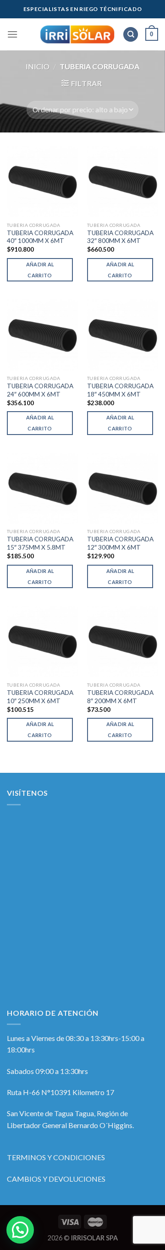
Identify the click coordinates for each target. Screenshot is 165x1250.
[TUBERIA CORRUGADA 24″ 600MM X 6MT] (42, 334)
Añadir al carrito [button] (40, 269)
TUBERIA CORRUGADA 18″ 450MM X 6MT (120, 390)
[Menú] (12, 34)
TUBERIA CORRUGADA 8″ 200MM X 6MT (120, 697)
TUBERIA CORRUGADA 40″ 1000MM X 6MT (40, 237)
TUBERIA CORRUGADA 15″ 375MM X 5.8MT (40, 543)
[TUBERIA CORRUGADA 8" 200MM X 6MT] (122, 641)
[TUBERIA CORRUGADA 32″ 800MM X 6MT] (122, 181)
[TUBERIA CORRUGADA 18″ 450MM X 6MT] (122, 334)
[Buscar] (130, 34)
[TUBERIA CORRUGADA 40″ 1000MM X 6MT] (42, 181)
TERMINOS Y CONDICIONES (56, 1157)
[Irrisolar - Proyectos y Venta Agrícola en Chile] (77, 34)
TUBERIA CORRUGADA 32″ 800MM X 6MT (120, 237)
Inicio (38, 66)
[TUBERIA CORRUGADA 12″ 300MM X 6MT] (122, 488)
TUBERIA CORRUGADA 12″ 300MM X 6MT (120, 543)
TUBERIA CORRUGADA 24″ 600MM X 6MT (40, 390)
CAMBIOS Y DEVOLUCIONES (56, 1178)
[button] (20, 1230)
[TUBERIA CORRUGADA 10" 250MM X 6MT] (42, 641)
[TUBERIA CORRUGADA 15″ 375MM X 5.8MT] (42, 488)
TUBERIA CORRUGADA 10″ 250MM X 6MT (40, 697)
